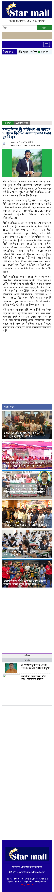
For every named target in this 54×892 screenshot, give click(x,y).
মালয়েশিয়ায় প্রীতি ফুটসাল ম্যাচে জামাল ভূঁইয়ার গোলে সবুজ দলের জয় (25, 582)
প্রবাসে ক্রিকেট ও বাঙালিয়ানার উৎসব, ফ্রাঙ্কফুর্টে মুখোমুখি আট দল (24, 434)
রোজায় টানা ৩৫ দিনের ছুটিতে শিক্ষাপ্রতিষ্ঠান (20, 553)
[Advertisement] (27, 80)
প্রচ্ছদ (8, 123)
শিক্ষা (26, 123)
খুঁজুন (44, 27)
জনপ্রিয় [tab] (27, 660)
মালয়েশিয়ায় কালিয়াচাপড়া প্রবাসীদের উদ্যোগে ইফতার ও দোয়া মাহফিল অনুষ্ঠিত (26, 523)
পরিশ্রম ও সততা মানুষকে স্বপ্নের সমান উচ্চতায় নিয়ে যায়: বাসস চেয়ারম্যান (24, 464)
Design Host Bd (27, 884)
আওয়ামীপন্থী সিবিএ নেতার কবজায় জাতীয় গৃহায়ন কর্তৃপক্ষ (36, 666)
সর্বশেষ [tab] (27, 655)
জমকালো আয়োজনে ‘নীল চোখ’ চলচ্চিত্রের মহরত (33, 678)
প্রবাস (20, 123)
